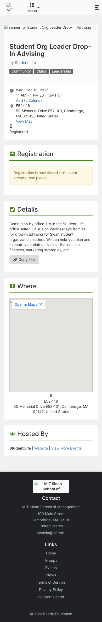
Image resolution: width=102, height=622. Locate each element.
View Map (24, 121)
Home (51, 553)
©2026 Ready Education (51, 614)
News (51, 575)
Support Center (51, 597)
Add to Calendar (30, 100)
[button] (11, 7)
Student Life (25, 62)
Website (41, 448)
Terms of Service (51, 582)
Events (51, 567)
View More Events (66, 448)
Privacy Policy (51, 589)
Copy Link (27, 259)
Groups (51, 560)
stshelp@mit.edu (51, 532)
